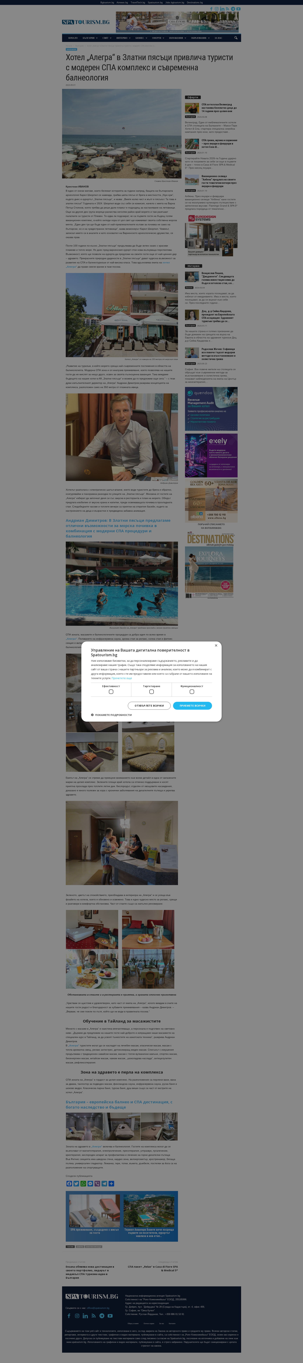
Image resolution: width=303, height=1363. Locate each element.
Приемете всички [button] (192, 705)
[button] (111, 714)
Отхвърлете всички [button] (149, 705)
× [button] (216, 645)
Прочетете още (122, 678)
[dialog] (151, 681)
